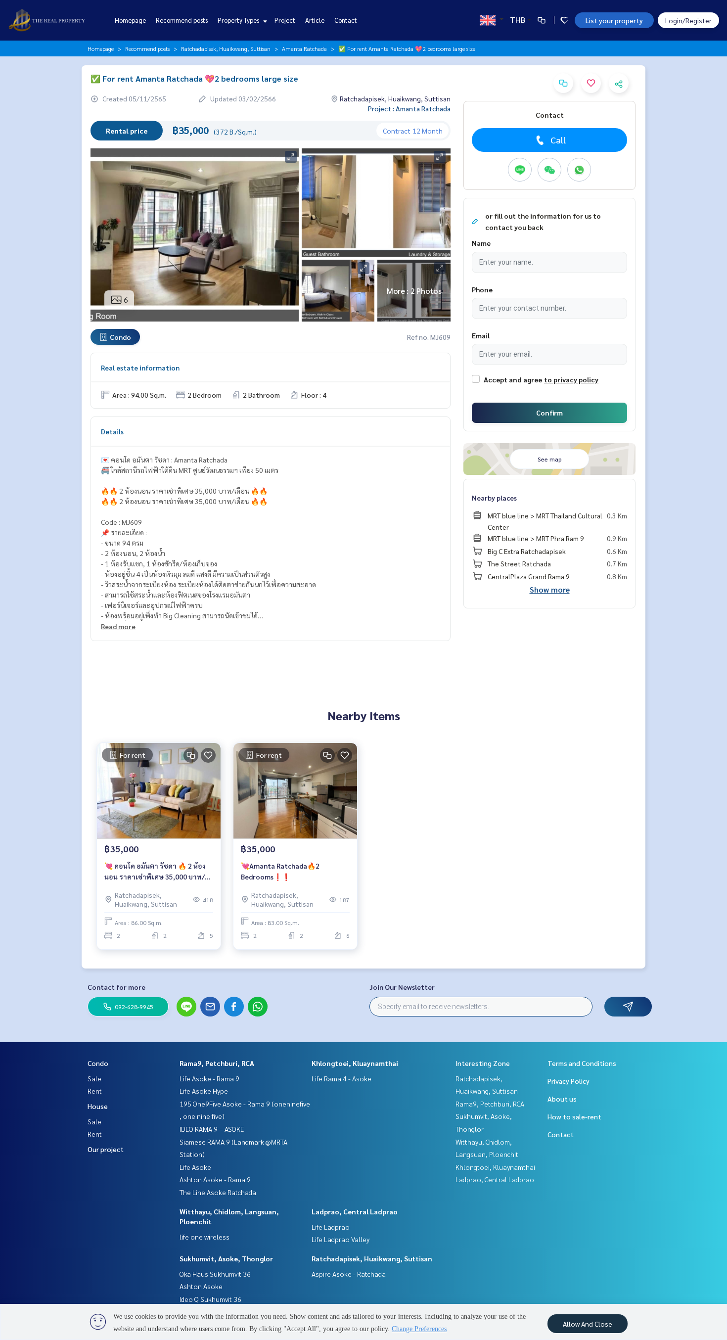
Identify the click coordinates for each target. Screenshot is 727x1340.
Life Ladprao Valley (340, 1239)
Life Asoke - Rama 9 (209, 1078)
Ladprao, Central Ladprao (355, 1211)
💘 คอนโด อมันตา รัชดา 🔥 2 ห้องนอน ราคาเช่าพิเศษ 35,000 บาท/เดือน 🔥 (155, 871)
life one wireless (204, 1236)
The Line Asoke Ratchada (218, 1192)
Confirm (549, 412)
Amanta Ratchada (304, 48)
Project (284, 20)
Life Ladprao (331, 1226)
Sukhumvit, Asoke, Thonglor (226, 1258)
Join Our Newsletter (402, 986)
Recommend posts (182, 20)
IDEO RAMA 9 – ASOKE (212, 1128)
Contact (345, 20)
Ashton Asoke (201, 1286)
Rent (95, 1090)
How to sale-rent (574, 1116)
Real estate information (140, 367)
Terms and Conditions (581, 1063)
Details (112, 431)
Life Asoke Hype (204, 1090)
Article (314, 20)
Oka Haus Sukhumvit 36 (215, 1273)
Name (481, 242)
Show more (550, 589)
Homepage (130, 20)
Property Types (239, 20)
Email (481, 335)
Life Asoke (195, 1166)
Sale (94, 1078)
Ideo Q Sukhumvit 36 (210, 1298)
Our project (106, 1149)
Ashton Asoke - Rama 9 (215, 1179)
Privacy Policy (568, 1080)
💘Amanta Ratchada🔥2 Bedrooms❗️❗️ (280, 871)
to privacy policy (571, 379)
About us (562, 1098)
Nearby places (494, 497)
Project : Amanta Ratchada (409, 108)
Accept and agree (513, 379)
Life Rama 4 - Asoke (341, 1078)
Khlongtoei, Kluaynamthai (355, 1063)
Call (558, 139)
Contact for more (116, 986)
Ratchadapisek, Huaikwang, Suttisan (226, 48)
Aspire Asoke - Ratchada (349, 1273)
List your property (614, 20)
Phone (482, 289)
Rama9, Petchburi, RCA (217, 1063)
